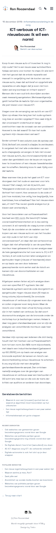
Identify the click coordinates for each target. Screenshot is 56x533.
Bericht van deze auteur (31, 49)
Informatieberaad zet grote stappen (23, 415)
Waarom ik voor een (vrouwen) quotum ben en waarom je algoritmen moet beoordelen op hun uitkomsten (27, 403)
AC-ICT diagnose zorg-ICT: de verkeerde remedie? (28, 448)
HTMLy (42, 523)
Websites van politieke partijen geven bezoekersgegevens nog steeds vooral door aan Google (27, 439)
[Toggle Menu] (51, 8)
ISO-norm (20, 218)
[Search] (40, 8)
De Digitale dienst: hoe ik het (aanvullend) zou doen (28, 445)
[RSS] (30, 512)
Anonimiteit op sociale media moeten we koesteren (29, 480)
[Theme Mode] (45, 8)
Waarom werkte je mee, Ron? (18, 472)
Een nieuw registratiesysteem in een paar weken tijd (29, 469)
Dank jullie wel (11, 476)
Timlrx (32, 527)
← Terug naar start (12, 495)
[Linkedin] (26, 512)
